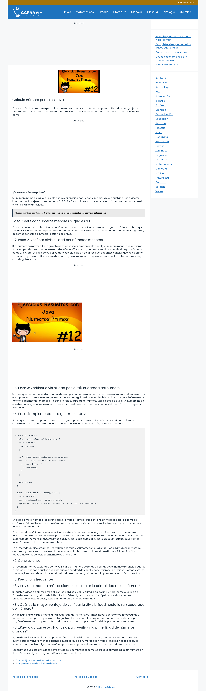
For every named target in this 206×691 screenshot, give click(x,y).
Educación (161, 119)
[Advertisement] (79, 44)
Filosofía (152, 12)
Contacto (142, 676)
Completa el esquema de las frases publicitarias (173, 46)
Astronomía (162, 96)
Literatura (119, 12)
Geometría (162, 141)
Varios (159, 191)
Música (159, 173)
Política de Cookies (85, 676)
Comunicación (164, 114)
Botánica (160, 105)
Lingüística (161, 155)
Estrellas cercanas (166, 64)
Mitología (169, 12)
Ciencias (136, 12)
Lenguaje (161, 150)
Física (158, 132)
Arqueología (162, 87)
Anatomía (161, 78)
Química (185, 12)
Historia (103, 12)
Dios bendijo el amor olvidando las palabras (38, 660)
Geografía (161, 137)
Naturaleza (162, 177)
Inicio (67, 12)
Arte (157, 91)
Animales (161, 82)
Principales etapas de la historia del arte (36, 663)
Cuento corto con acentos (171, 52)
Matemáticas (85, 12)
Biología (160, 100)
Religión (160, 186)
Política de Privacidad (185, 2)
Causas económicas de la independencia (171, 58)
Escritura (160, 123)
